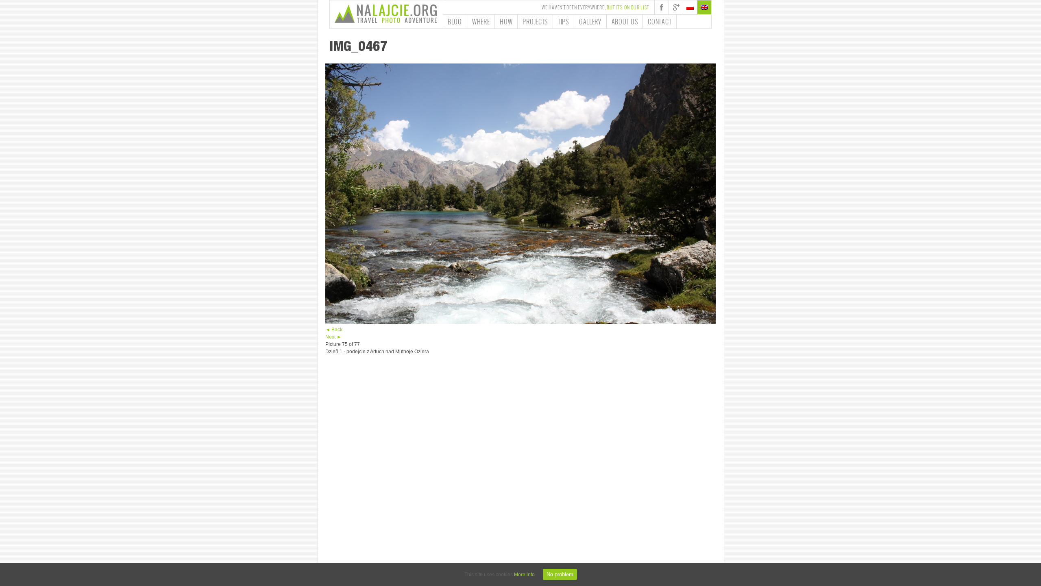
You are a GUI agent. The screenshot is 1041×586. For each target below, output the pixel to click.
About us (625, 21)
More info (524, 574)
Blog (455, 21)
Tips (563, 21)
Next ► (333, 337)
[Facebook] (662, 7)
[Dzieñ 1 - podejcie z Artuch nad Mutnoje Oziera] (520, 322)
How (506, 21)
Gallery (590, 21)
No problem (560, 574)
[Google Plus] (676, 7)
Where (481, 21)
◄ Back (333, 329)
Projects (535, 21)
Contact (659, 21)
